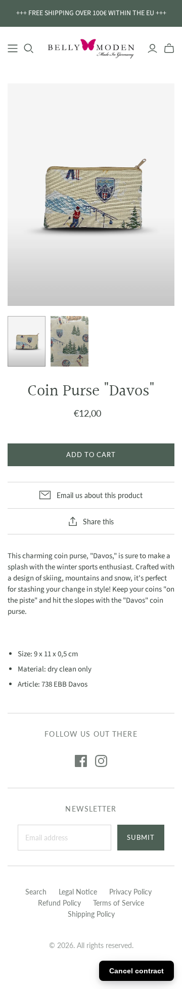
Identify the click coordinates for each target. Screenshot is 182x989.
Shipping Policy (91, 914)
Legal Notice (78, 891)
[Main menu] (13, 48)
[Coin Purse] (27, 341)
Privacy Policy (130, 891)
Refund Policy (59, 902)
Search (36, 891)
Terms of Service (118, 902)
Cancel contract (136, 971)
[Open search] (29, 48)
